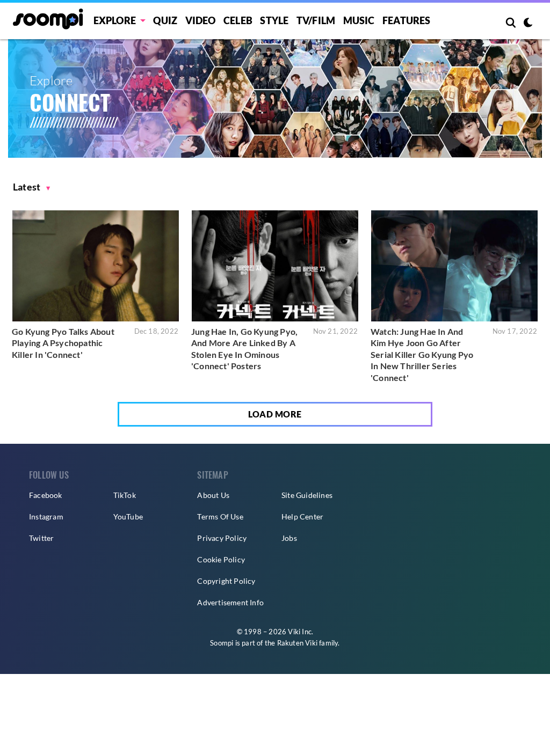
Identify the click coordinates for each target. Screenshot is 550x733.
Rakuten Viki (297, 643)
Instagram (46, 516)
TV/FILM (315, 20)
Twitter (41, 538)
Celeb (237, 20)
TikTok (124, 495)
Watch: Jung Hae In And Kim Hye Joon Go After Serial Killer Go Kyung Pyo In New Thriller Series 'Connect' (422, 354)
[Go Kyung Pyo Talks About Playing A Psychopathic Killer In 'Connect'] (95, 265)
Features (406, 20)
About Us (213, 495)
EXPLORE (114, 20)
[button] (31, 187)
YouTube (128, 516)
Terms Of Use (220, 516)
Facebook (45, 495)
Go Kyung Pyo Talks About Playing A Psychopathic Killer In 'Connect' (63, 343)
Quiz (165, 20)
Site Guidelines (306, 495)
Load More (275, 414)
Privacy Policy (222, 538)
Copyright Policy (226, 580)
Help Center (302, 516)
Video (200, 20)
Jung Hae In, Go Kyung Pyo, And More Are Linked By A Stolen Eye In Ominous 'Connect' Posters (244, 348)
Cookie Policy (221, 559)
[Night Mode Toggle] (528, 24)
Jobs (289, 538)
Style (274, 20)
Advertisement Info (230, 602)
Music (359, 20)
